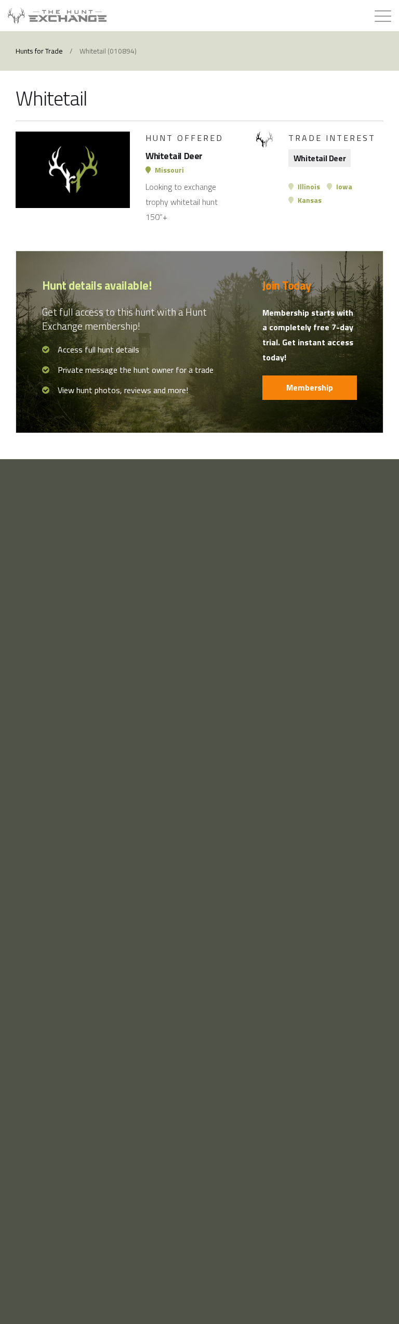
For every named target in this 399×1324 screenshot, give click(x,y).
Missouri (168, 170)
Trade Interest (332, 138)
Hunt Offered (184, 138)
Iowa (343, 187)
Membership (309, 387)
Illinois (308, 187)
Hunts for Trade (39, 51)
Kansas (309, 200)
